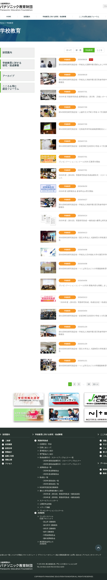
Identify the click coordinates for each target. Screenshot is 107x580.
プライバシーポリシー (46, 555)
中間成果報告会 (49, 535)
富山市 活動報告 (49, 522)
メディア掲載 (45, 507)
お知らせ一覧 (5, 555)
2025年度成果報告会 (51, 474)
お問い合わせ (76, 555)
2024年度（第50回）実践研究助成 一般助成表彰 (61, 497)
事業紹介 (8, 452)
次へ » (95, 384)
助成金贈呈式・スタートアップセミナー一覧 (57, 457)
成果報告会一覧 (46, 467)
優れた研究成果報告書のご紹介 (51, 491)
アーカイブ (8, 76)
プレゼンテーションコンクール (51, 511)
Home (2, 23)
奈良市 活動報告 (49, 528)
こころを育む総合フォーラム (11, 87)
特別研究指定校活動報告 (49, 487)
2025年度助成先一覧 (51, 484)
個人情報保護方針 (63, 555)
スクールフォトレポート (49, 501)
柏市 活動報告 (48, 532)
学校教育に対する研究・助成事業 (12, 64)
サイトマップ (96, 555)
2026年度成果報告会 (51, 471)
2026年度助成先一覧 (51, 481)
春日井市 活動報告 (50, 525)
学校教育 (89, 50)
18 (89, 384)
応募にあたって (46, 447)
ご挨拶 (7, 441)
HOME (8, 17)
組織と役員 (9, 456)
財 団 (78, 50)
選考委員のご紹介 (46, 451)
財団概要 (8, 444)
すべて (69, 50)
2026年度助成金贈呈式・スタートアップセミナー (62, 461)
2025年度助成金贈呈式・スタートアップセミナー (62, 464)
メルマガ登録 (17, 555)
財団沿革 (8, 448)
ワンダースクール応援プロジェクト (46, 517)
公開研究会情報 (46, 504)
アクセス (8, 464)
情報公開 (8, 460)
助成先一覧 (44, 477)
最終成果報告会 (49, 538)
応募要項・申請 (46, 444)
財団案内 (7, 52)
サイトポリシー (29, 555)
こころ (99, 50)
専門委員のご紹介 (46, 454)
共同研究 (41, 513)
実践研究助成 (43, 441)
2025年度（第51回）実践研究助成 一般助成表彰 (61, 494)
